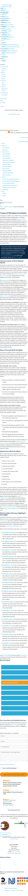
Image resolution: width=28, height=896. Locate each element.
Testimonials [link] (4, 56)
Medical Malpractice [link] (7, 37)
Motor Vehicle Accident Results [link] (10, 46)
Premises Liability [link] (7, 30)
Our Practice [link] (5, 11)
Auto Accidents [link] (6, 18)
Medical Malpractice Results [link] (9, 50)
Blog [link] (2, 58)
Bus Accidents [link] (6, 20)
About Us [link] (3, 9)
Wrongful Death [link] (6, 35)
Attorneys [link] (5, 13)
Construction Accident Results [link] (10, 44)
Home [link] (2, 7)
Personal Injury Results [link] (8, 48)
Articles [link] (4, 60)
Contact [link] (3, 64)
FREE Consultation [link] (7, 5)
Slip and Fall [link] (5, 33)
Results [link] (3, 42)
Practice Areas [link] (5, 16)
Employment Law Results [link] (9, 52)
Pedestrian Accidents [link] (8, 24)
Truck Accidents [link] (6, 22)
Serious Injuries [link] (6, 39)
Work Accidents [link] (6, 28)
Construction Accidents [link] (8, 26)
